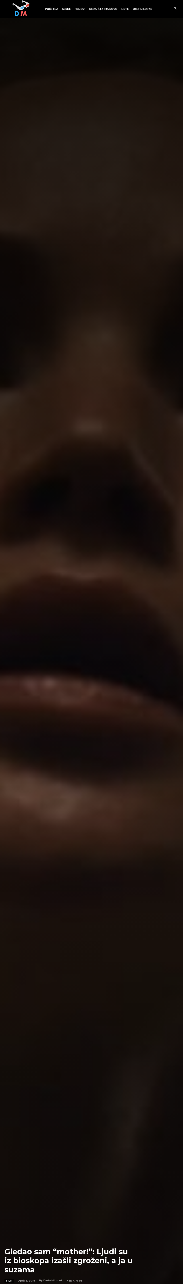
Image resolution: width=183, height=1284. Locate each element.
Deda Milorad (52, 1280)
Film (9, 1280)
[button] (175, 9)
